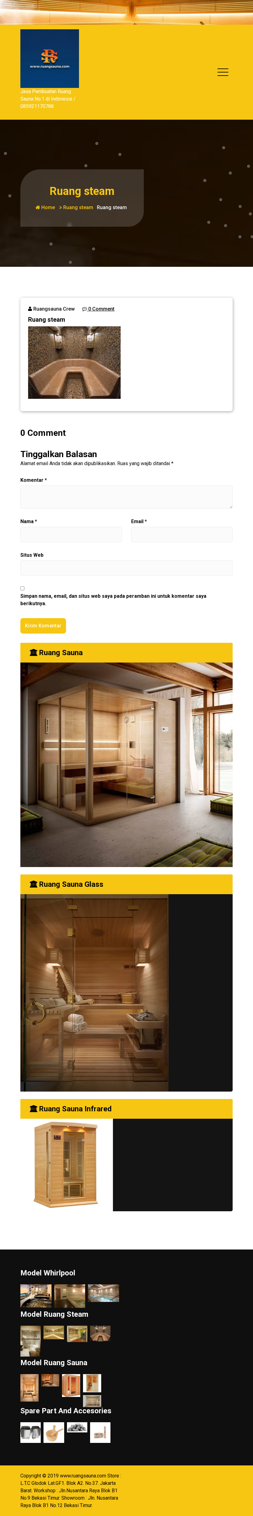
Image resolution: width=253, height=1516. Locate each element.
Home (47, 207)
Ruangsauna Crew (53, 309)
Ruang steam (78, 207)
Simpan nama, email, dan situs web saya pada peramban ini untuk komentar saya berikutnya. (113, 599)
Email (139, 521)
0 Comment (100, 309)
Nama (28, 521)
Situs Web (32, 555)
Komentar (33, 480)
